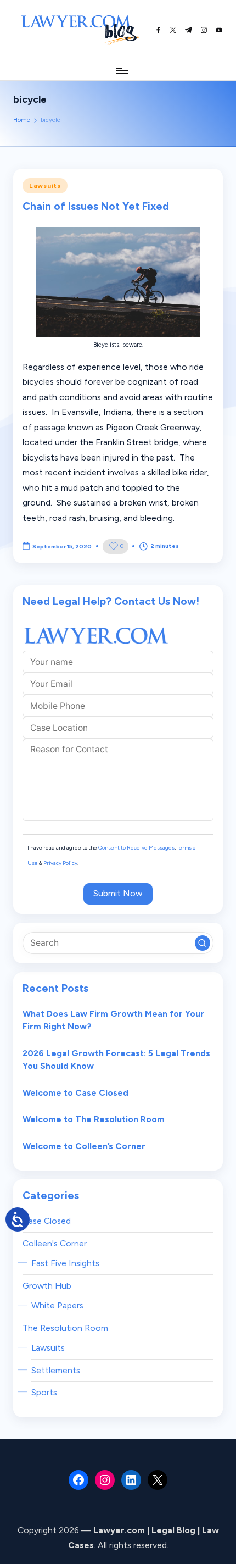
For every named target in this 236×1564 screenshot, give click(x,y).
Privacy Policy (60, 863)
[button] (202, 943)
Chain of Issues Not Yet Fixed (96, 206)
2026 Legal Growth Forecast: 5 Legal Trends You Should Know (116, 1060)
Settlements (55, 1370)
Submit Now (118, 893)
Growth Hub (47, 1285)
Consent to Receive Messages (136, 847)
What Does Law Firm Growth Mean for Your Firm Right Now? (113, 1020)
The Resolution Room (65, 1328)
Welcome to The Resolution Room (94, 1119)
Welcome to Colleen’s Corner (84, 1146)
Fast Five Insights (65, 1263)
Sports (44, 1392)
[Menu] (121, 71)
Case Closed (47, 1221)
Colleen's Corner (55, 1243)
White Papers (57, 1305)
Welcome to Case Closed (75, 1093)
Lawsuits (45, 186)
